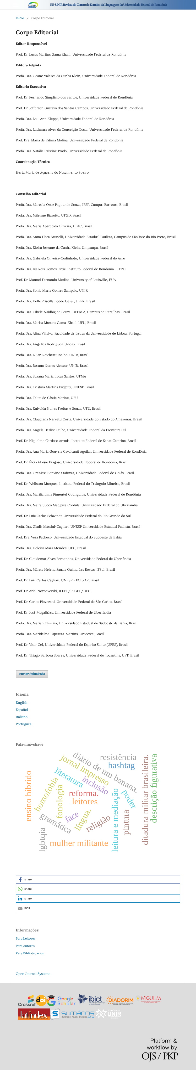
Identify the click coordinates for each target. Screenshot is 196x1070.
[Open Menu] (16, 5)
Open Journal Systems (33, 974)
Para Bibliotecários (30, 953)
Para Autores (25, 946)
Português (23, 724)
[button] (98, 879)
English (21, 702)
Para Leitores (25, 938)
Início (20, 18)
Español (22, 710)
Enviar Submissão (32, 674)
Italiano (21, 717)
